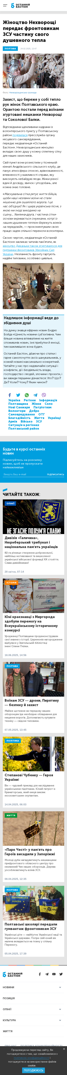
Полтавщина (18, 404)
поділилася (20, 135)
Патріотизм (43, 407)
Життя (39, 418)
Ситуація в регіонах (23, 425)
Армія (12, 421)
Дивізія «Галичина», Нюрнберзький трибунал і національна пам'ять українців (31, 542)
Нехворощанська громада (22, 92)
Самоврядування (21, 414)
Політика (13, 740)
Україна (14, 400)
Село (49, 404)
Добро (34, 411)
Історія (11, 582)
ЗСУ (39, 421)
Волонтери (16, 411)
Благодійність (19, 418)
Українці (54, 418)
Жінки (36, 404)
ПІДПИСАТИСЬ (55, 474)
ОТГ (41, 414)
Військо (27, 421)
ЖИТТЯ (7, 1031)
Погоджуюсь (33, 1070)
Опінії (10, 503)
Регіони (30, 400)
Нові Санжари (19, 407)
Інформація (48, 400)
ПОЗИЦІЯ (9, 998)
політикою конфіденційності (31, 1057)
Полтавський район (23, 428)
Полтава (12, 666)
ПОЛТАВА (10, 48)
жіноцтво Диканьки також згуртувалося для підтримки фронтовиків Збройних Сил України (32, 250)
